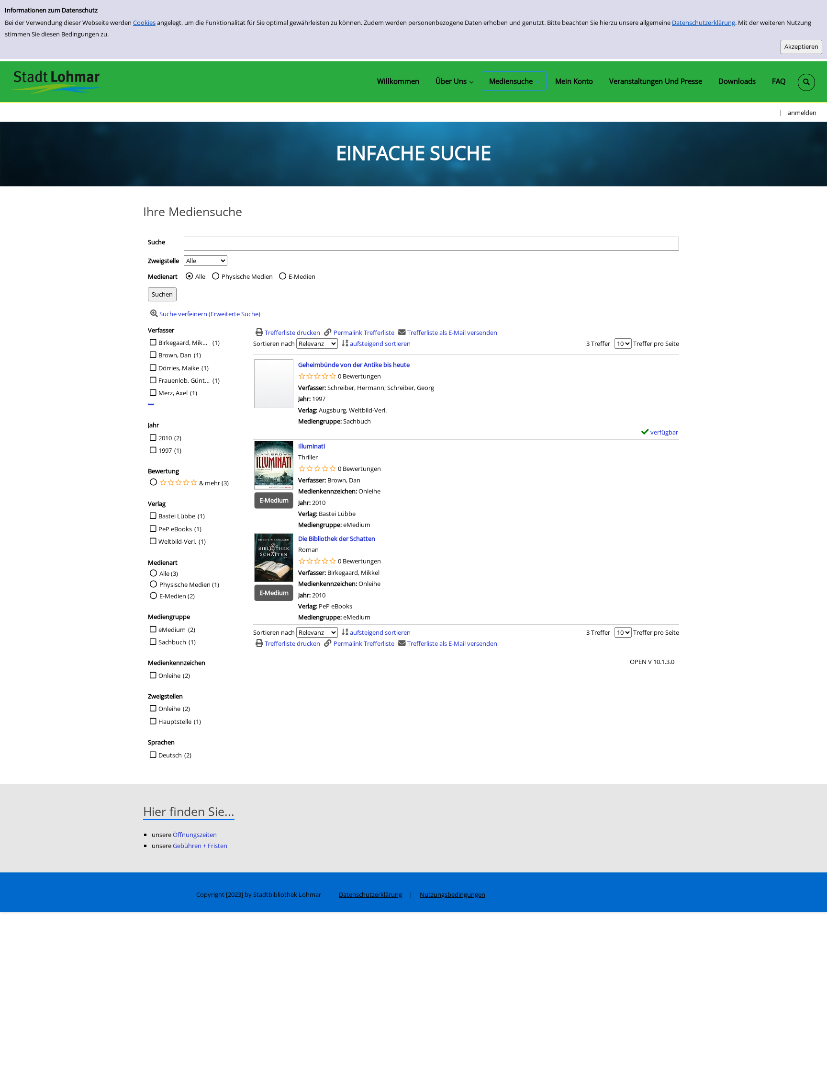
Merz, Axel (173, 393)
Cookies (144, 22)
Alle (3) (168, 573)
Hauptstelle (174, 721)
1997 (165, 450)
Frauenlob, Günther (184, 380)
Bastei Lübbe (176, 516)
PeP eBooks (175, 529)
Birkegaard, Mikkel (184, 342)
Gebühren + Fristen (200, 845)
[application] (454, 81)
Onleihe (169, 675)
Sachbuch (172, 642)
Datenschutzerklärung (703, 22)
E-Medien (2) (177, 596)
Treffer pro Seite (656, 343)
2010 (165, 438)
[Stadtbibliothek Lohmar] (56, 81)
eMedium (172, 629)
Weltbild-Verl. (177, 541)
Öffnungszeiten (195, 834)
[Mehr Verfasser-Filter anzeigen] (151, 404)
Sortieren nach (274, 343)
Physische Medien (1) (189, 584)
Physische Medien (247, 276)
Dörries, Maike (178, 368)
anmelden (802, 112)
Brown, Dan (174, 355)
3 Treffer (598, 343)
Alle (200, 276)
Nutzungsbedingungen (452, 894)
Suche (156, 242)
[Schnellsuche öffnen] (806, 82)
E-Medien (302, 276)
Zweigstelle (163, 260)
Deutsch (170, 755)
